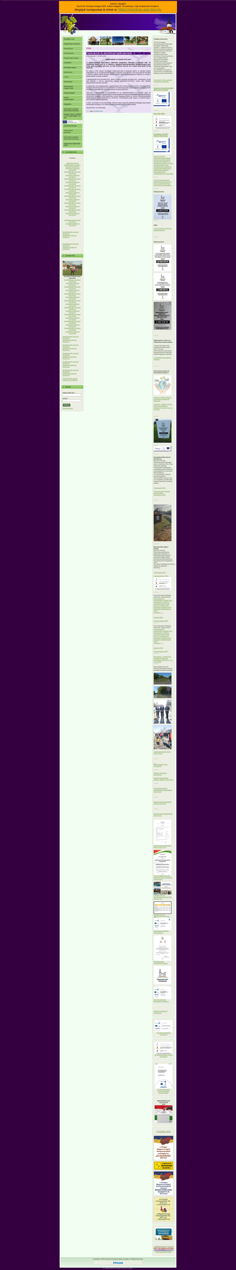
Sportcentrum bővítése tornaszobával (161, 932)
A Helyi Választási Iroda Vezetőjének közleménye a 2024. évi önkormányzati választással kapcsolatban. (163, 182)
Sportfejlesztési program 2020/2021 (72, 204)
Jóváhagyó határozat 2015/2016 (72, 169)
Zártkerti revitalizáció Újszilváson (160, 1012)
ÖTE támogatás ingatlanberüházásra (161, 962)
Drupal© (110, 1268)
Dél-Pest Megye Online (163, 1252)
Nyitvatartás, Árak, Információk (161, 765)
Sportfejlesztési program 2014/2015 (72, 294)
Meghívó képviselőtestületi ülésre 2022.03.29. (162, 846)
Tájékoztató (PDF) (160, 488)
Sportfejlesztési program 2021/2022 (72, 210)
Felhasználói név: (69, 393)
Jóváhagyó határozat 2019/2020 (72, 200)
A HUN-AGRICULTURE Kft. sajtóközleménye (163, 229)
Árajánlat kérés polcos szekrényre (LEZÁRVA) (70, 379)
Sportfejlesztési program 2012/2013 (72, 281)
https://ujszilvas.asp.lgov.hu (139, 9)
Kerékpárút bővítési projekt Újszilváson (163, 1056)
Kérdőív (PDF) (158, 617)
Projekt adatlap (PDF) (161, 621)
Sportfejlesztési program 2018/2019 (72, 190)
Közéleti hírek (98, 111)
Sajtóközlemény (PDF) (161, 576)
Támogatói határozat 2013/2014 (72, 291)
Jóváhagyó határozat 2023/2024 (69, 236)
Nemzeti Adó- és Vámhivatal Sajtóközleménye (109, 53)
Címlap (88, 48)
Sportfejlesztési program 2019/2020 (72, 197)
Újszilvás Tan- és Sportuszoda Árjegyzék (161, 915)
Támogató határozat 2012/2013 (72, 284)
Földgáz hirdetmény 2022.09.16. (160, 774)
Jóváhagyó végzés (72, 163)
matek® (130, 1268)
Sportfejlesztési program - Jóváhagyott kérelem (72, 166)
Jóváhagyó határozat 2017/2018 (72, 183)
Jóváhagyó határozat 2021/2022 (72, 214)
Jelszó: (65, 398)
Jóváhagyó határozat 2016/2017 (72, 176)
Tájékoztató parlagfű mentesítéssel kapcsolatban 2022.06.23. (163, 790)
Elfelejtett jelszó (67, 408)
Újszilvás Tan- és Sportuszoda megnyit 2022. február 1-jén (163, 897)
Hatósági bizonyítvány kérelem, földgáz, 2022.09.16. (163, 779)
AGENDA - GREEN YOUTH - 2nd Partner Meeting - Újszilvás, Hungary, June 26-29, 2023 (163, 407)
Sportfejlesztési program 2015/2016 (72, 172)
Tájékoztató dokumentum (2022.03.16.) (162, 752)
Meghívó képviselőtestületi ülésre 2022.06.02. (162, 803)
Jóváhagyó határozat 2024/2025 (69, 248)
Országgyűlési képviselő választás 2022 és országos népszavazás (163, 877)
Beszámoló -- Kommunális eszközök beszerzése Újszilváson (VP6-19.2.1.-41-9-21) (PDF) (163, 659)
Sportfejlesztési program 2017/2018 (72, 186)
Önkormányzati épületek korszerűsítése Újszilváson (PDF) (162, 493)
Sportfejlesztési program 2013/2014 (72, 287)
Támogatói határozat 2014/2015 (72, 298)
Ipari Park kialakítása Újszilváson (163, 1033)
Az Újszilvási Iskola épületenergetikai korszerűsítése (163, 1091)
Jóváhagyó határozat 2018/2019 (72, 193)
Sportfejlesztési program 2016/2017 (72, 179)
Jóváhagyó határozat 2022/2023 (69, 349)
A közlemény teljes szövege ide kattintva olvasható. (163, 81)
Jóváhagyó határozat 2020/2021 (72, 207)
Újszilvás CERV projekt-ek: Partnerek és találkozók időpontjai (163, 399)
